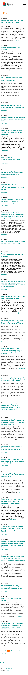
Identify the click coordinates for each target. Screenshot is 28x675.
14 (19, 651)
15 (22, 651)
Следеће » (5, 653)
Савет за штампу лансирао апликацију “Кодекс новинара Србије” (10, 159)
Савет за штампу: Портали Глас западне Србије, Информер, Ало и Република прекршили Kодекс (12, 172)
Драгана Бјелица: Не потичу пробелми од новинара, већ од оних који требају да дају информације (12, 586)
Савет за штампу (8, 668)
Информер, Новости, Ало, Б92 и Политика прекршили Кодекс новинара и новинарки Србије (11, 447)
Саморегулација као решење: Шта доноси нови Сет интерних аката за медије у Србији (12, 461)
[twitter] (2, 662)
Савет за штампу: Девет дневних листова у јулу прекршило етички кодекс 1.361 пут (11, 132)
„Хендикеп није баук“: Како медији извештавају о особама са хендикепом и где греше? (12, 201)
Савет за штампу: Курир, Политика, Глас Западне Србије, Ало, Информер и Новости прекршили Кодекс (13, 378)
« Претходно (2, 651)
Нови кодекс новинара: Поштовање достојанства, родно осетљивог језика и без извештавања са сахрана (13, 558)
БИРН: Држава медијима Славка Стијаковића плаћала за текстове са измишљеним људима (12, 78)
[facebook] (0, 662)
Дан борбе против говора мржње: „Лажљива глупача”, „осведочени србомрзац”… (12, 254)
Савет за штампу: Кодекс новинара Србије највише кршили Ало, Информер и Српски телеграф (12, 501)
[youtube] (3, 662)
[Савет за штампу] (8, 6)
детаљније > (17, 40)
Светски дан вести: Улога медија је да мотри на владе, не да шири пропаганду (13, 22)
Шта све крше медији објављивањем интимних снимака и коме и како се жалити (13, 119)
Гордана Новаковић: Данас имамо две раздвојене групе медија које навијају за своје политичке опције (12, 321)
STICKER (7, 670)
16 (2, 653)
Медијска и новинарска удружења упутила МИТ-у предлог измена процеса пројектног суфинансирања (12, 105)
